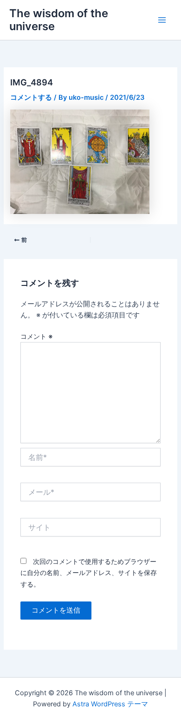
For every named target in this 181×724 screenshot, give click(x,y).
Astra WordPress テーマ (110, 704)
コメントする (31, 97)
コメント (36, 336)
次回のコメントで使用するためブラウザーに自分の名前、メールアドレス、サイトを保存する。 (88, 572)
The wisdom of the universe (58, 19)
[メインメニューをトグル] (162, 20)
